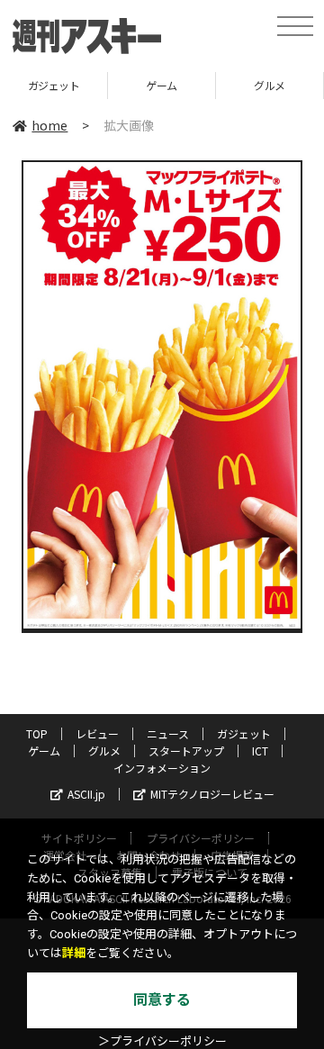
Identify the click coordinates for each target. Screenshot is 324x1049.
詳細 (74, 953)
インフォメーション (162, 767)
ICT (260, 750)
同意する (162, 999)
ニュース (168, 733)
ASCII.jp (86, 793)
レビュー (97, 733)
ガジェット (54, 85)
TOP (37, 733)
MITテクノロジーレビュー (212, 793)
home (50, 125)
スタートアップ (186, 750)
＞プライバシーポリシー (162, 1041)
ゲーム (161, 85)
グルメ (269, 85)
